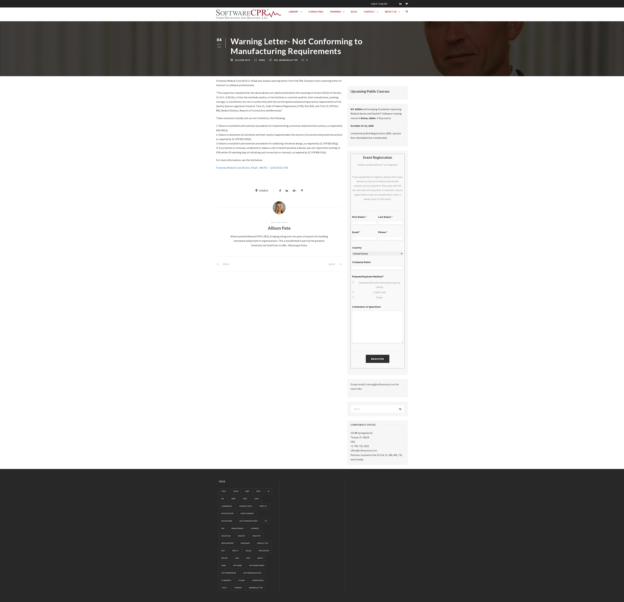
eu (266, 521)
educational (226, 521)
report (224, 558)
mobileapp (245, 543)
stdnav (241, 580)
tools (224, 588)
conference (226, 506)
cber (233, 499)
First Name (359, 216)
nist (223, 551)
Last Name (385, 216)
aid (222, 499)
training (238, 588)
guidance (255, 528)
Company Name (361, 262)
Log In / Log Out (379, 3)
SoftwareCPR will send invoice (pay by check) (379, 285)
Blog (354, 11)
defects (263, 506)
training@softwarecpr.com (380, 384)
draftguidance (247, 513)
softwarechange (257, 565)
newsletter (262, 543)
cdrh (256, 499)
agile (258, 491)
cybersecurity (245, 506)
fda (276, 60)
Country (357, 247)
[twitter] (407, 3)
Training (335, 11)
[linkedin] (400, 3)
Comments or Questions (366, 306)
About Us (391, 11)
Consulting (315, 11)
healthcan (226, 536)
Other (379, 297)
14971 (223, 491)
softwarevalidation (252, 573)
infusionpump (227, 543)
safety (260, 558)
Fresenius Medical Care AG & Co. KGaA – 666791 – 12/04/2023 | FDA (252, 167)
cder (245, 499)
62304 (235, 491)
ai (268, 491)
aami (247, 491)
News (262, 60)
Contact (369, 11)
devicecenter (227, 513)
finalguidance (237, 528)
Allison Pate (242, 60)
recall (249, 551)
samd (223, 565)
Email (356, 232)
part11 (235, 551)
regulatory (264, 551)
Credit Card (379, 292)
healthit (241, 536)
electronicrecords (249, 521)
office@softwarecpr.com (364, 450)
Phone (382, 232)
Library (293, 11)
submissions (258, 580)
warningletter (288, 60)
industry (257, 536)
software (237, 565)
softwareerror (228, 573)
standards (226, 580)
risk (237, 558)
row (248, 558)
